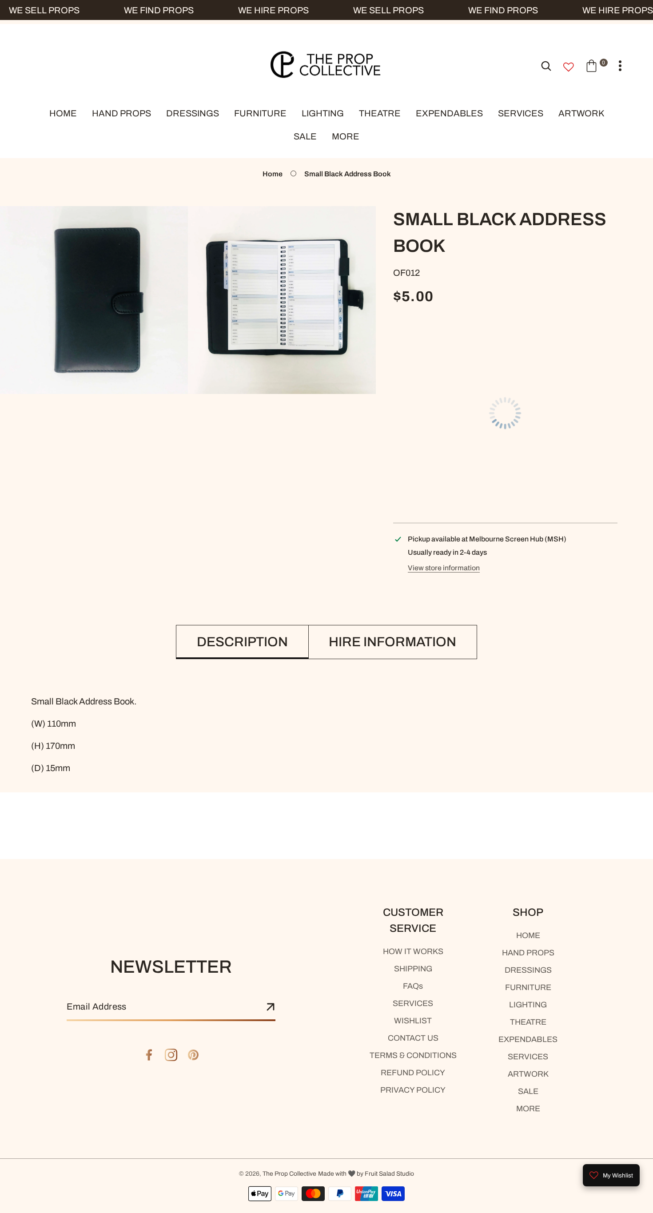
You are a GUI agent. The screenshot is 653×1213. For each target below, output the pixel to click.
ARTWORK (528, 1074)
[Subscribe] (270, 1007)
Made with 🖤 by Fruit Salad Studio (366, 1173)
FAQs (413, 986)
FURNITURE (528, 987)
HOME (528, 935)
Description (242, 642)
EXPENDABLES (527, 1039)
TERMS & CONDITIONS (413, 1055)
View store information (444, 568)
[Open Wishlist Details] (568, 67)
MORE (528, 1108)
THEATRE (528, 1022)
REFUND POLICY (413, 1072)
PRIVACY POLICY (413, 1090)
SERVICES (413, 1003)
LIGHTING (528, 1004)
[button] (596, 65)
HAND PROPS (528, 952)
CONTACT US (413, 1038)
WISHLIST (413, 1020)
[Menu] (620, 66)
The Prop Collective (289, 1173)
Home (273, 174)
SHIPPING (413, 968)
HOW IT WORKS (413, 951)
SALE (528, 1091)
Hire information (392, 642)
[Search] (546, 65)
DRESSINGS (528, 970)
